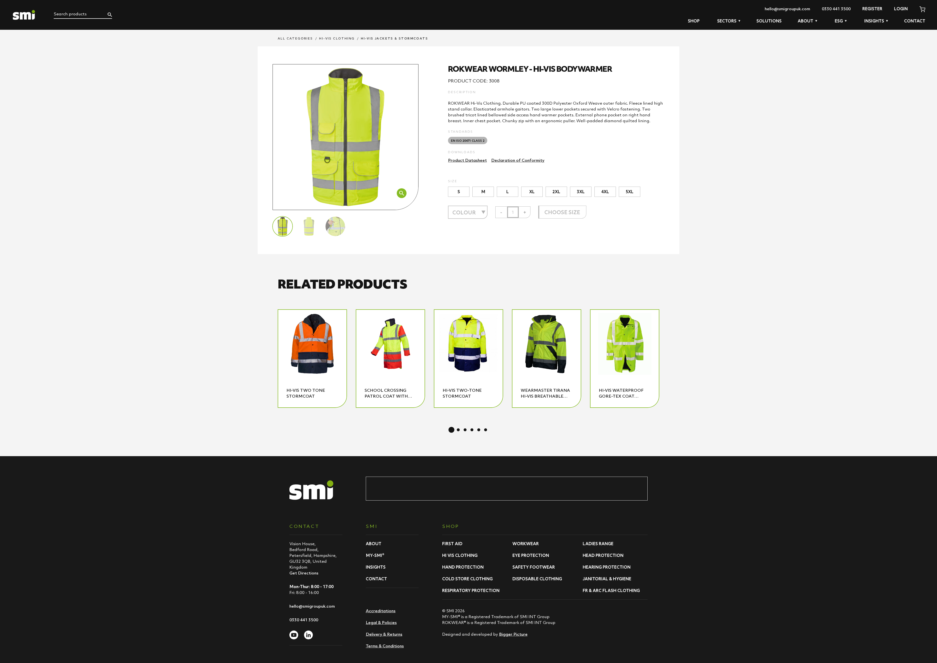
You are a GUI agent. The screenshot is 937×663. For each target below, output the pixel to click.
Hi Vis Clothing (460, 555)
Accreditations (381, 610)
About (373, 543)
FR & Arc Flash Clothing (611, 590)
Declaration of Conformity (517, 160)
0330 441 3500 (836, 8)
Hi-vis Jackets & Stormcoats (394, 38)
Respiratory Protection (470, 590)
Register (872, 8)
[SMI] (24, 15)
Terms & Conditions (385, 646)
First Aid (452, 543)
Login (901, 8)
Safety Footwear (533, 567)
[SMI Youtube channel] (293, 635)
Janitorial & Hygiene (607, 579)
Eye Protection (530, 555)
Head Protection (603, 555)
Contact (914, 21)
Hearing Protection (607, 567)
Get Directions (303, 573)
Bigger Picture (513, 634)
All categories (295, 38)
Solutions (769, 21)
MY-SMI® (375, 555)
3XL (581, 191)
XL (532, 191)
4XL (605, 191)
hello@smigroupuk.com (787, 8)
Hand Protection (463, 567)
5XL (629, 191)
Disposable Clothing (537, 579)
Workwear (525, 543)
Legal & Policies (381, 622)
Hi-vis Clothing (337, 38)
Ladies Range (598, 543)
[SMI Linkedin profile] (308, 635)
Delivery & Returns (384, 634)
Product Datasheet (467, 160)
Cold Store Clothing (467, 579)
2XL (556, 191)
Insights (376, 567)
